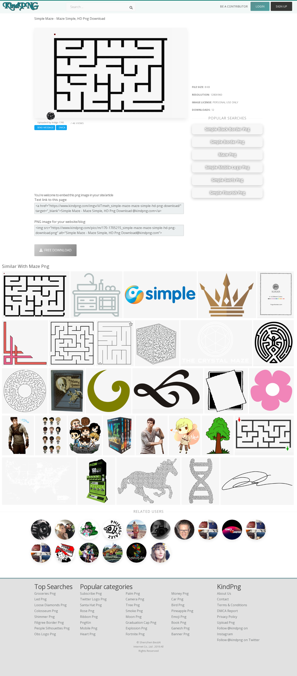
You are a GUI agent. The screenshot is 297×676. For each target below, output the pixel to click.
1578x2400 (211, 453)
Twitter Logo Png (93, 599)
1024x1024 (58, 411)
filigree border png (49, 622)
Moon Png (134, 616)
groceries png (45, 593)
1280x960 (10, 316)
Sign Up (281, 6)
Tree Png (133, 605)
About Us (224, 593)
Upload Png (226, 622)
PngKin (85, 622)
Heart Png (88, 634)
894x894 (176, 453)
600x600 (93, 411)
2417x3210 (105, 364)
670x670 (56, 364)
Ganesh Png (180, 628)
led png (40, 599)
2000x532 (228, 502)
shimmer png (44, 616)
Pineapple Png (182, 611)
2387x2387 (11, 364)
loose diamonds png (50, 605)
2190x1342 (189, 364)
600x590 (256, 411)
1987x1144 (141, 411)
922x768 (143, 453)
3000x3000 (144, 364)
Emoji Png (178, 616)
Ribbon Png (89, 616)
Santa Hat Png (91, 605)
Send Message (45, 127)
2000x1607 (207, 316)
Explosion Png (136, 628)
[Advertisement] (110, 160)
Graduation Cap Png (141, 622)
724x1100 (111, 453)
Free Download (57, 250)
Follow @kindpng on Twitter (238, 640)
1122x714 (10, 502)
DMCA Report (227, 611)
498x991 (42, 453)
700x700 (78, 316)
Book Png (178, 622)
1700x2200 (266, 316)
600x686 (75, 453)
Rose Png (87, 611)
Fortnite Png (135, 634)
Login (260, 6)
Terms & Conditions (232, 605)
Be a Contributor (234, 6)
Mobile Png (88, 628)
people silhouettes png (52, 628)
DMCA (61, 127)
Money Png (180, 593)
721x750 (211, 411)
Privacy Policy (227, 616)
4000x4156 (262, 364)
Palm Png (133, 593)
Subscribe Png (91, 593)
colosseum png (46, 611)
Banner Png (180, 634)
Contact (223, 599)
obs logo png (45, 634)
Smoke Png (134, 611)
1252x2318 (190, 502)
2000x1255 (244, 453)
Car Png (177, 599)
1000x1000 (11, 411)
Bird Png (177, 605)
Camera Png (135, 599)
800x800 (85, 502)
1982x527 (131, 316)
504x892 (9, 453)
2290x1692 (125, 502)
